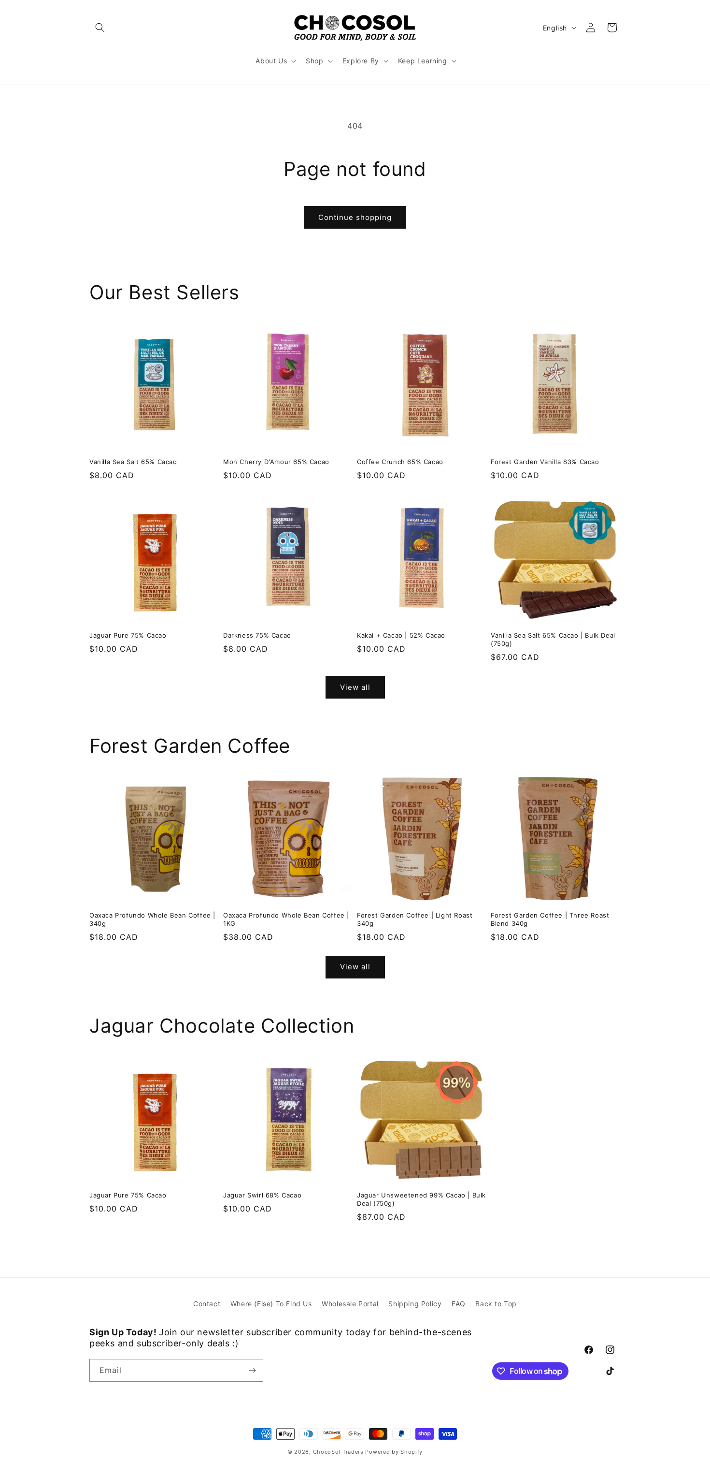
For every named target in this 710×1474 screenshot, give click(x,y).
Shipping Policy (414, 1303)
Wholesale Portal (350, 1303)
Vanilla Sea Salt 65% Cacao (133, 462)
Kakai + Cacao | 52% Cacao (401, 635)
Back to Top (496, 1303)
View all (355, 687)
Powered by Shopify (394, 1451)
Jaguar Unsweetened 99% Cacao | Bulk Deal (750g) (421, 1199)
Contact (206, 1303)
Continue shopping (355, 217)
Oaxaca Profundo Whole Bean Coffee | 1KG (286, 919)
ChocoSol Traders (338, 1451)
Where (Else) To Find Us (271, 1303)
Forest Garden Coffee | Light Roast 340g (414, 919)
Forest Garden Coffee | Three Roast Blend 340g (550, 919)
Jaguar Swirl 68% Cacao (262, 1195)
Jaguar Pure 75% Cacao (128, 635)
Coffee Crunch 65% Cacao (400, 462)
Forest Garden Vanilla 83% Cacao (545, 462)
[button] (100, 27)
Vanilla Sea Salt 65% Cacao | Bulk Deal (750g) (553, 639)
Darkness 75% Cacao (257, 635)
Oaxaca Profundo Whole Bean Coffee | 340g (152, 919)
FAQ (459, 1303)
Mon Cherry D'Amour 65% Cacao (276, 462)
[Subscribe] (252, 1370)
